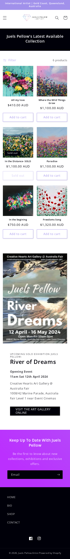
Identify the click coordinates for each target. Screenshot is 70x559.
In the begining (18, 219)
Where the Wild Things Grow (52, 101)
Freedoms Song (52, 219)
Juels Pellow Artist (28, 553)
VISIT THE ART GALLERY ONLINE (33, 411)
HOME (11, 497)
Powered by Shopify (50, 553)
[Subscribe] (58, 474)
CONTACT (13, 522)
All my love (18, 100)
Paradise (52, 161)
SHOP (11, 514)
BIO (9, 505)
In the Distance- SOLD (18, 161)
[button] (5, 18)
